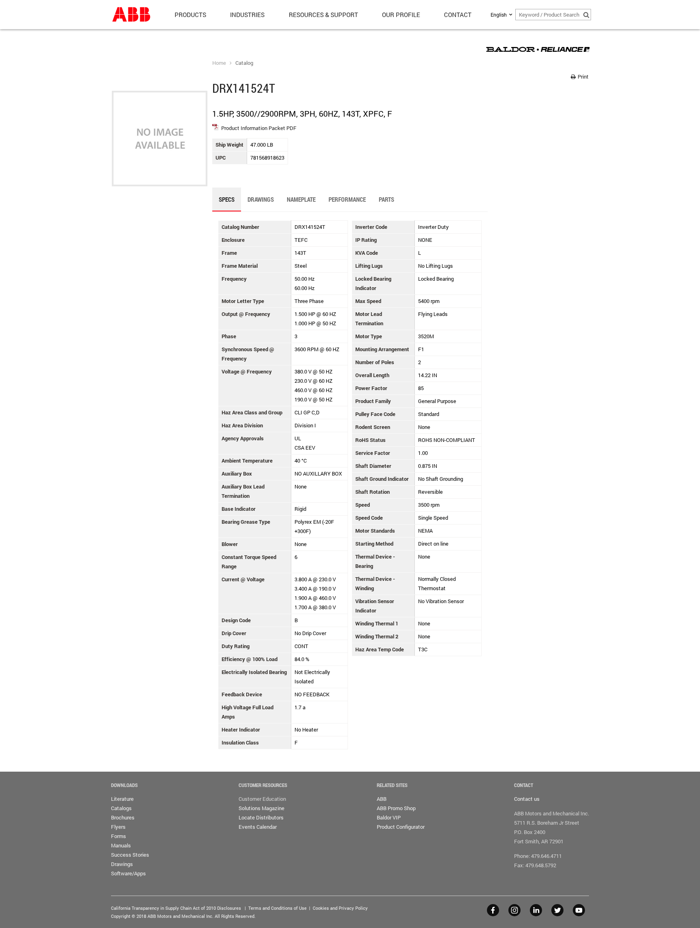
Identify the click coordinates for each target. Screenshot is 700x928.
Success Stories (130, 854)
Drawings (122, 864)
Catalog (244, 62)
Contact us (527, 798)
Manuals (121, 845)
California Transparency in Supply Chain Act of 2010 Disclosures (176, 908)
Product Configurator (401, 826)
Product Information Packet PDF (259, 128)
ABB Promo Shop (396, 808)
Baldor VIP (389, 817)
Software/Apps (128, 873)
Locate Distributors (261, 817)
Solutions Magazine (261, 808)
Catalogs (121, 808)
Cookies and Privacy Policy (340, 908)
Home (219, 62)
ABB (381, 798)
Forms (118, 836)
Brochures (122, 817)
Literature (122, 798)
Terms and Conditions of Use (277, 908)
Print (582, 76)
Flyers (118, 826)
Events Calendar (258, 826)
